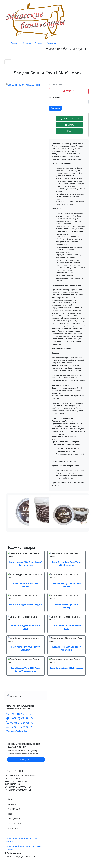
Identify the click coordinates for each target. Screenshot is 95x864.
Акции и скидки (14, 823)
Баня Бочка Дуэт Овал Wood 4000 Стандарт (66, 563)
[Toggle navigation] (7, 61)
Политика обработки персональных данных (24, 848)
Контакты (51, 43)
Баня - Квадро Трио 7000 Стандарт (25, 585)
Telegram (69, 124)
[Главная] (36, 21)
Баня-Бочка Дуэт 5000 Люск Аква (66, 668)
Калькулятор (26, 759)
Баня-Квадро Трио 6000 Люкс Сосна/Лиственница (25, 669)
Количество (54, 97)
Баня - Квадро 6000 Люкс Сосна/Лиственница (25, 563)
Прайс (10, 813)
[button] (23, 84)
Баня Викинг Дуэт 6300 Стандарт (66, 606)
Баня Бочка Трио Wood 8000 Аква (66, 627)
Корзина (27, 43)
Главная (15, 43)
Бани (9, 799)
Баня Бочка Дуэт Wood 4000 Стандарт (67, 585)
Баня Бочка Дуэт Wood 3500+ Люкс (25, 627)
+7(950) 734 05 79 (71, 118)
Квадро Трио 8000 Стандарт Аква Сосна (66, 648)
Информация (13, 808)
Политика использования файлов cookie (22, 840)
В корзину (55, 108)
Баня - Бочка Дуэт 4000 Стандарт (25, 604)
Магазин (11, 804)
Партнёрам (12, 828)
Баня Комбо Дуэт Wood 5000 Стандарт (25, 648)
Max (69, 131)
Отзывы (38, 43)
